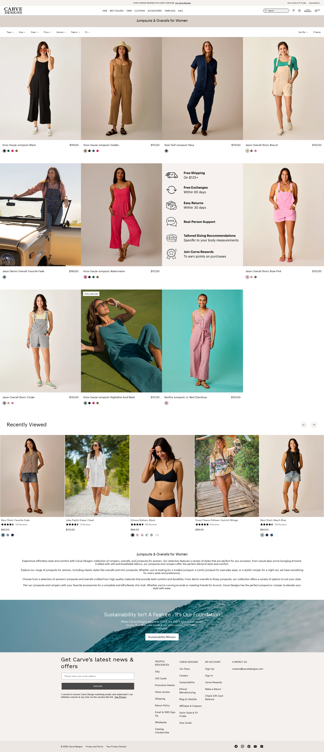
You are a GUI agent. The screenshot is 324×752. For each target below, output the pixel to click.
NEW (105, 10)
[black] (5, 151)
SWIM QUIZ (170, 10)
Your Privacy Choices (116, 746)
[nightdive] (9, 151)
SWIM (129, 10)
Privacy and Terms (94, 746)
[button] (13, 32)
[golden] (17, 151)
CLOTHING (139, 10)
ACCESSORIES (155, 10)
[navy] (167, 151)
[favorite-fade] (5, 277)
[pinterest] (248, 746)
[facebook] (236, 746)
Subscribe (97, 686)
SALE (180, 10)
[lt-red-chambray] (167, 403)
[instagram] (242, 746)
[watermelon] (13, 151)
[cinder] (252, 151)
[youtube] (255, 746)
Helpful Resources (162, 663)
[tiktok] (261, 746)
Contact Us (239, 661)
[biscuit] (248, 151)
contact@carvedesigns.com (247, 668)
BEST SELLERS (117, 10)
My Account (213, 661)
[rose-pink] (256, 151)
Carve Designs (188, 661)
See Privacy (120, 697)
